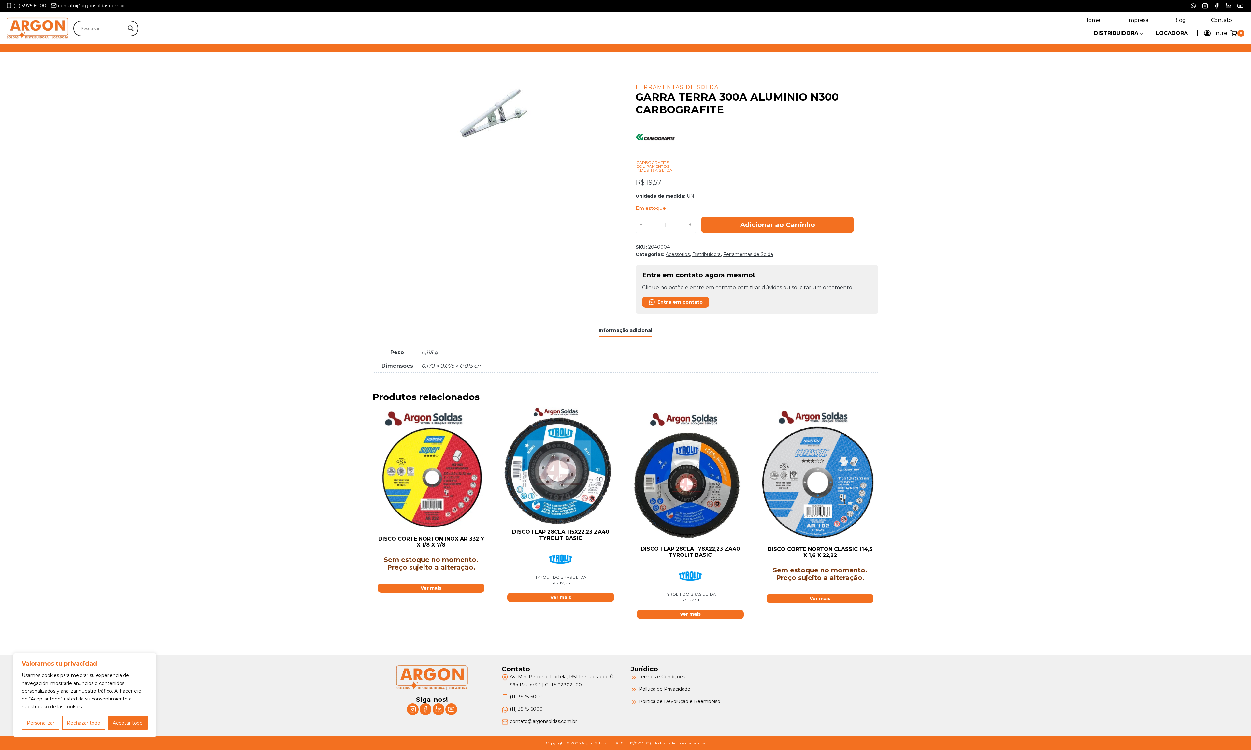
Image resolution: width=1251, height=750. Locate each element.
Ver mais (431, 588)
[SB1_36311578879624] (494, 115)
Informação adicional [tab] (625, 330)
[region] (84, 695)
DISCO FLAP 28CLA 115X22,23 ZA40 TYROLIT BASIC (560, 535)
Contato (1221, 20)
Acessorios (678, 254)
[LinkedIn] (1228, 6)
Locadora (1172, 33)
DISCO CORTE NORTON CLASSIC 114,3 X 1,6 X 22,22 (820, 552)
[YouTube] (1240, 6)
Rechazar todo (83, 723)
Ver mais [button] (560, 597)
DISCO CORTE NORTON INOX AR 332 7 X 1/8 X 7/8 (431, 542)
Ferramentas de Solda (677, 87)
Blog (1179, 20)
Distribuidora (706, 254)
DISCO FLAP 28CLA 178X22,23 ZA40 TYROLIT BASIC (690, 552)
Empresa (1136, 20)
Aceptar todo (128, 723)
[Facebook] (1217, 6)
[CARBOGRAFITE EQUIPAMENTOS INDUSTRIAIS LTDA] (655, 156)
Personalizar (40, 723)
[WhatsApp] (1193, 6)
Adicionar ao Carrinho (777, 225)
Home (1092, 20)
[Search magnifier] (130, 28)
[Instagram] (1205, 6)
